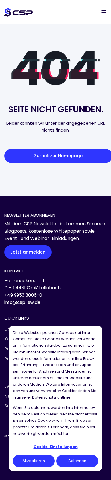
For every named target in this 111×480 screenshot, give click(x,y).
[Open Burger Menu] (104, 12)
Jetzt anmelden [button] (28, 252)
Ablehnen (77, 460)
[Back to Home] (18, 12)
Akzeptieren (33, 460)
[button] (8, 471)
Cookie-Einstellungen (56, 446)
